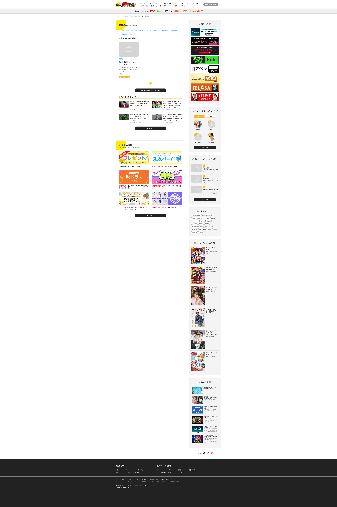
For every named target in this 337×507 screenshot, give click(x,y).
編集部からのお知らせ (165, 479)
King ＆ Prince (205, 218)
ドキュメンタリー (131, 472)
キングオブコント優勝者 (198, 226)
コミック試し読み (174, 5)
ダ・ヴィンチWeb (138, 485)
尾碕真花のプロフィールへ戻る (150, 90)
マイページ (124, 479)
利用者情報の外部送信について (176, 481)
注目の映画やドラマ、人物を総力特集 (129, 147)
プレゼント (184, 5)
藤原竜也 (201, 223)
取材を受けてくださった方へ (134, 481)
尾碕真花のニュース (129, 97)
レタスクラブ (147, 485)
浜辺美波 (209, 221)
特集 (147, 5)
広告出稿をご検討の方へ (120, 481)
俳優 (131, 16)
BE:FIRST (194, 229)
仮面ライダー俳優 (207, 215)
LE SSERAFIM (195, 221)
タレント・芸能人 (123, 16)
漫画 (165, 5)
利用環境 (144, 481)
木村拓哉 (215, 229)
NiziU (200, 229)
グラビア (188, 3)
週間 (211, 116)
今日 (199, 116)
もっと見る (150, 128)
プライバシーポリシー (154, 479)
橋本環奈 (203, 221)
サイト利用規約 (151, 481)
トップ (141, 5)
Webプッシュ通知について (162, 481)
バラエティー (157, 3)
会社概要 (117, 479)
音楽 (170, 3)
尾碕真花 (135, 16)
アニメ (128, 469)
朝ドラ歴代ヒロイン (196, 215)
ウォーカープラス (129, 485)
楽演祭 (154, 485)
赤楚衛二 (207, 223)
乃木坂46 (201, 232)
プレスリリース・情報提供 (142, 479)
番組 (152, 5)
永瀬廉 (204, 229)
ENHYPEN (194, 232)
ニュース (142, 3)
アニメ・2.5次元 (178, 3)
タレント (158, 5)
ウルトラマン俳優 (196, 218)
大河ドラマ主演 (209, 226)
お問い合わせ (131, 479)
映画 (165, 3)
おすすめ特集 (125, 145)
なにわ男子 (194, 223)
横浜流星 (213, 218)
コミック (195, 3)
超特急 (209, 229)
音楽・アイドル (193, 469)
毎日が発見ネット (119, 485)
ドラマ (149, 3)
